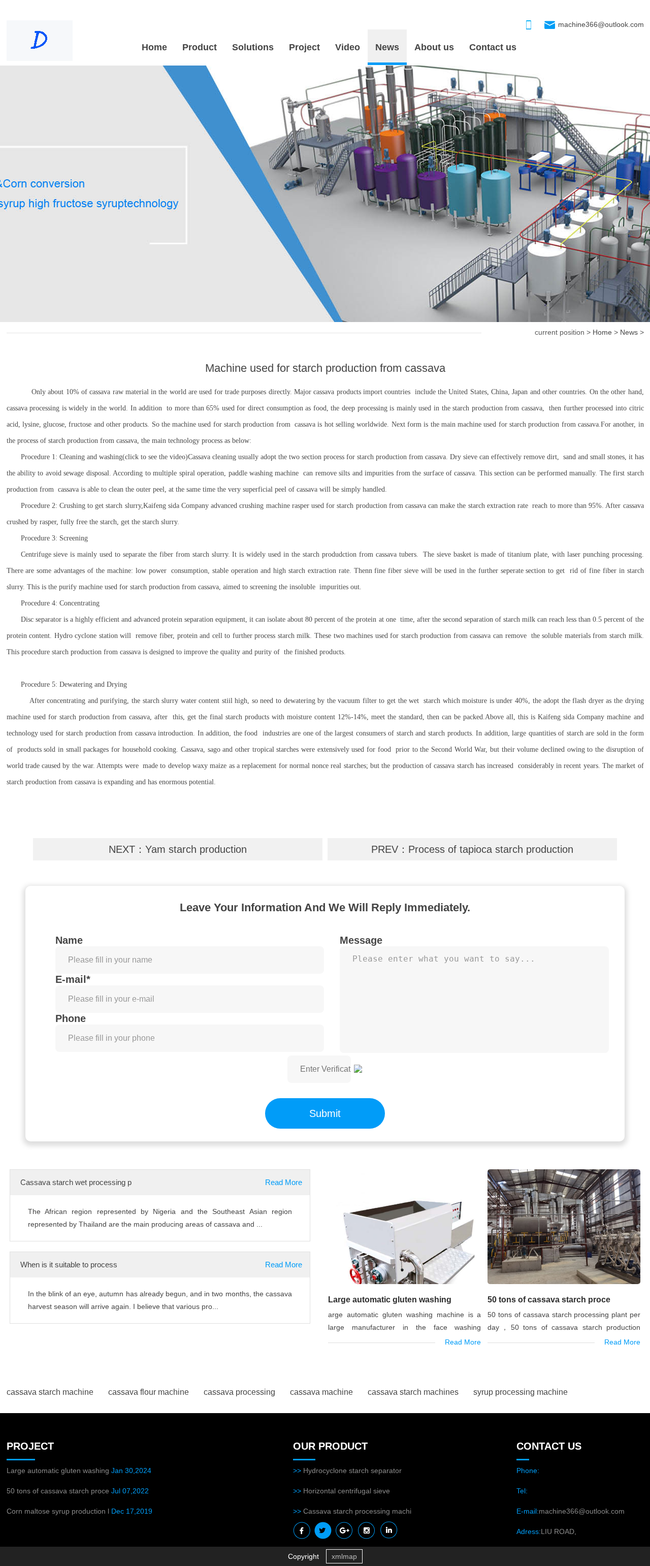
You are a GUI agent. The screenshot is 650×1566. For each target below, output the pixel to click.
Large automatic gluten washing (389, 1299)
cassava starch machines (413, 1392)
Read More (283, 1182)
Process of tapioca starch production (490, 849)
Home (154, 47)
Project (304, 47)
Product (199, 47)
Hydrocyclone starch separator (352, 1470)
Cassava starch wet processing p (76, 1182)
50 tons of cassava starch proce (549, 1299)
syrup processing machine (520, 1392)
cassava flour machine (148, 1392)
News (387, 47)
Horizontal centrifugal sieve (346, 1491)
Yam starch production (196, 849)
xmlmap (344, 1556)
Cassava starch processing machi (357, 1511)
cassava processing (239, 1392)
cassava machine (321, 1392)
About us (434, 47)
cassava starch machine (50, 1392)
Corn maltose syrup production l (58, 1511)
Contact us (492, 47)
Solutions (253, 47)
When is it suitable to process (68, 1264)
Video (347, 47)
